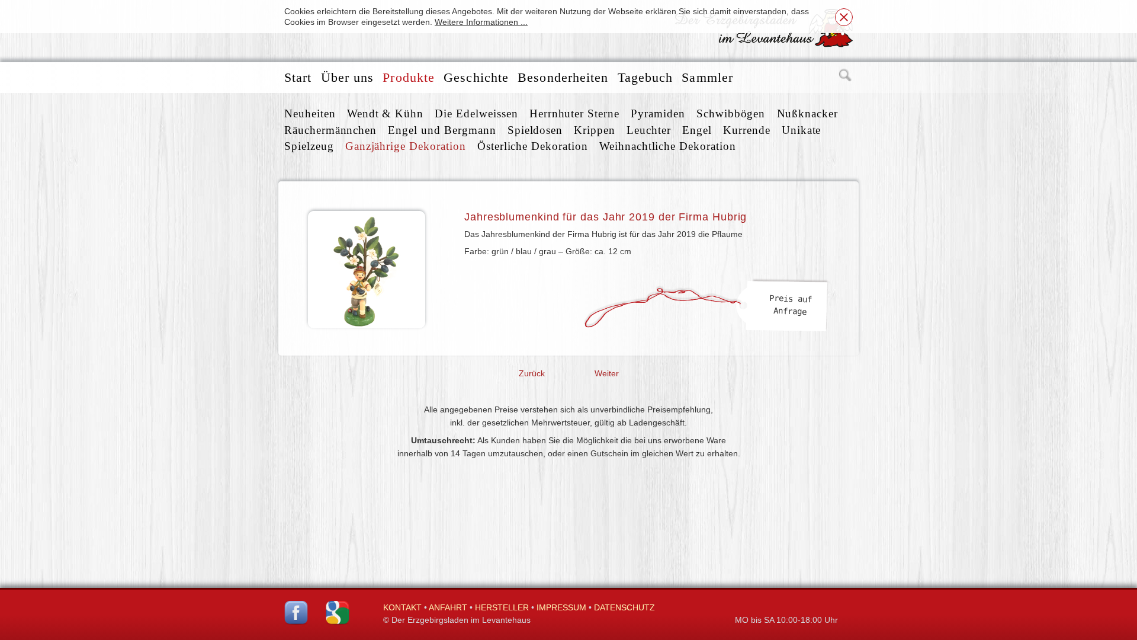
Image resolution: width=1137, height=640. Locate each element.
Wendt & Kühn (385, 113)
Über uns (347, 77)
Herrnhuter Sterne (574, 113)
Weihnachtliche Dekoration (667, 146)
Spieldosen (535, 130)
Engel (697, 130)
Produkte (409, 77)
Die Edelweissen (476, 113)
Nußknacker (808, 113)
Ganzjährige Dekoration (405, 146)
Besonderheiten (563, 77)
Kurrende (746, 130)
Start (298, 77)
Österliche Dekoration (532, 146)
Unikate (801, 130)
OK (844, 17)
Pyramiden (658, 113)
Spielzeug (309, 146)
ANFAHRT (448, 607)
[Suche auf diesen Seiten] (845, 78)
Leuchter (649, 130)
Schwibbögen (730, 113)
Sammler (707, 77)
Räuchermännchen (330, 130)
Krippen (594, 130)
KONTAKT (402, 607)
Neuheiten (310, 113)
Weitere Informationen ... (481, 22)
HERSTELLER (502, 607)
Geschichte (476, 77)
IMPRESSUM (561, 607)
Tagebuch (645, 77)
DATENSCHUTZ (624, 607)
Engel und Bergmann (442, 130)
